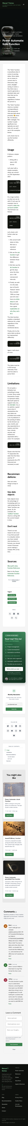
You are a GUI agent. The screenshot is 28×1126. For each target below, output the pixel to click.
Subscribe (14, 709)
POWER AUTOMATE (7, 34)
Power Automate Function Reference (13, 573)
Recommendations (6, 1101)
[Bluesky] (14, 735)
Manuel (8, 48)
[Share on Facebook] (18, 613)
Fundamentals (12, 602)
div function (13, 267)
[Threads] (16, 730)
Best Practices (12, 599)
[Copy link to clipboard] (16, 617)
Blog (3, 1097)
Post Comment (14, 1044)
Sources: (8, 761)
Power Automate (19, 1070)
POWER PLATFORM (16, 32)
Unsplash (14, 581)
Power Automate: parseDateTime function (12, 878)
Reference (18, 1074)
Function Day (12, 595)
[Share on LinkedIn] (14, 613)
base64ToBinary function (13, 838)
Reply (10, 958)
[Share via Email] (12, 617)
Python (17, 1077)
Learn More (9, 815)
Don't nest (10, 758)
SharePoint (18, 1080)
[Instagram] (8, 730)
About (3, 1107)
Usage (7, 750)
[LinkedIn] (16, 726)
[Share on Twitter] (10, 613)
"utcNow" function (13, 514)
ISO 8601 (13, 405)
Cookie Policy (18, 1101)
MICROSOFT (5, 32)
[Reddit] (20, 730)
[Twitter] (12, 726)
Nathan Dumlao (15, 580)
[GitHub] (20, 726)
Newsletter (4, 1104)
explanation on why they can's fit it (14, 311)
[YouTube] (12, 730)
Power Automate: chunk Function (12, 800)
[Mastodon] (8, 726)
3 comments (16, 50)
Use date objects (11, 756)
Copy (18, 182)
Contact (4, 1111)
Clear (14, 1049)
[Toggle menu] (24, 4)
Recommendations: (11, 754)
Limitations (9, 752)
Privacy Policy (19, 1097)
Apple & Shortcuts (20, 1084)
